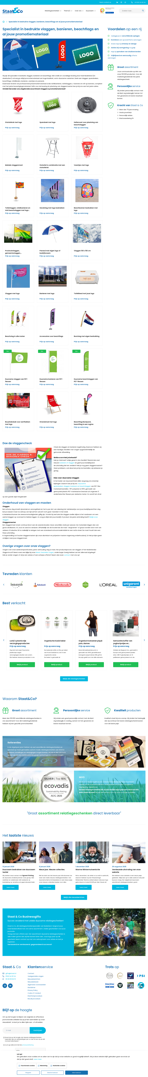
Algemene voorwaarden (37, 985)
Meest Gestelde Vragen (45, 552)
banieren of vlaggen (67, 463)
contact (67, 555)
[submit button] (142, 10)
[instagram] (121, 2)
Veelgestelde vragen (35, 976)
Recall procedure (34, 999)
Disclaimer (31, 987)
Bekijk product (22, 665)
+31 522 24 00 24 (139, 2)
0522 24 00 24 (11, 976)
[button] (4, 585)
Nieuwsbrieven (33, 982)
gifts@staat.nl (11, 973)
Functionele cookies (28, 1065)
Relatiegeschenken (52, 11)
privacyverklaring (28, 1045)
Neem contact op (105, 2)
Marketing (43, 1065)
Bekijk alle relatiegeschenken (74, 679)
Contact (31, 973)
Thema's (67, 11)
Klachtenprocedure (35, 996)
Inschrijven (38, 1030)
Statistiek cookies (59, 1065)
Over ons (78, 11)
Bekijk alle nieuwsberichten (74, 897)
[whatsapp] (125, 2)
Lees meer (10, 887)
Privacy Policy (33, 990)
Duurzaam (90, 11)
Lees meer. (38, 1059)
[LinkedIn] (117, 2)
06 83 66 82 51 (11, 979)
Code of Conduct (34, 993)
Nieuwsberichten (34, 979)
